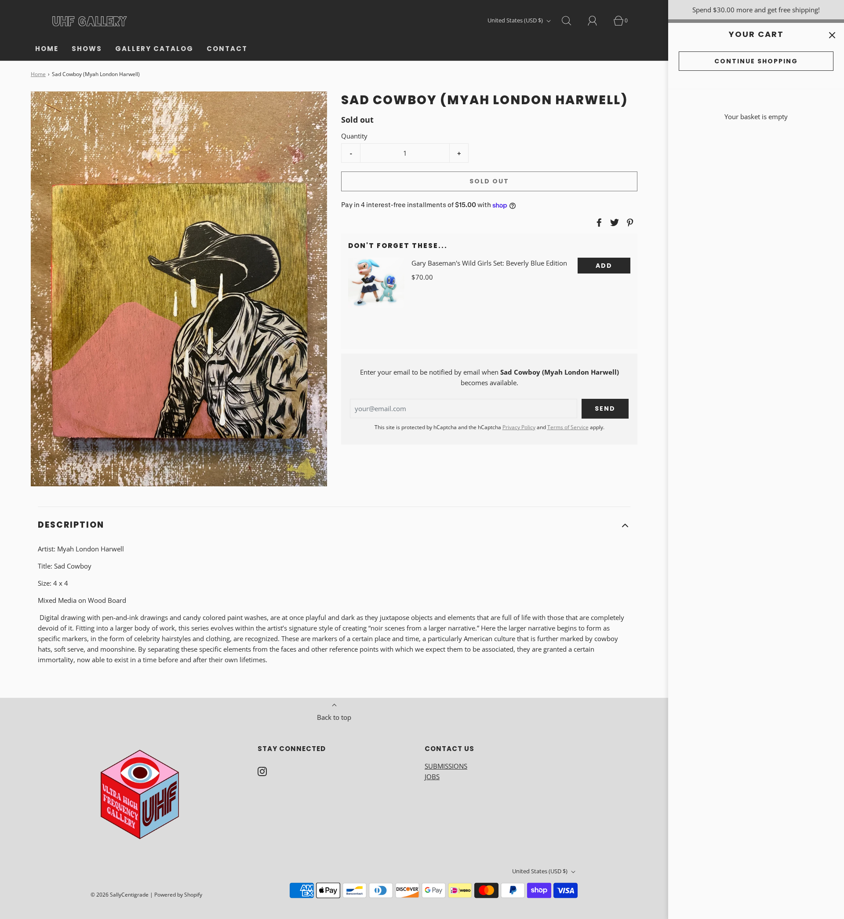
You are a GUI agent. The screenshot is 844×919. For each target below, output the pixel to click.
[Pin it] (628, 222)
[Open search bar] (571, 20)
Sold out (489, 181)
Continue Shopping (756, 61)
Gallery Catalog (154, 48)
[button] (334, 525)
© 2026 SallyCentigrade (120, 894)
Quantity (354, 135)
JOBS (432, 776)
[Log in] (597, 20)
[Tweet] (613, 222)
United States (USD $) (515, 20)
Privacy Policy (518, 427)
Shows (87, 48)
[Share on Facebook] (597, 222)
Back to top (334, 717)
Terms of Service (568, 427)
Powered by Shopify (178, 894)
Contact (227, 48)
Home (46, 48)
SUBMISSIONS (446, 766)
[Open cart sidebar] (832, 35)
